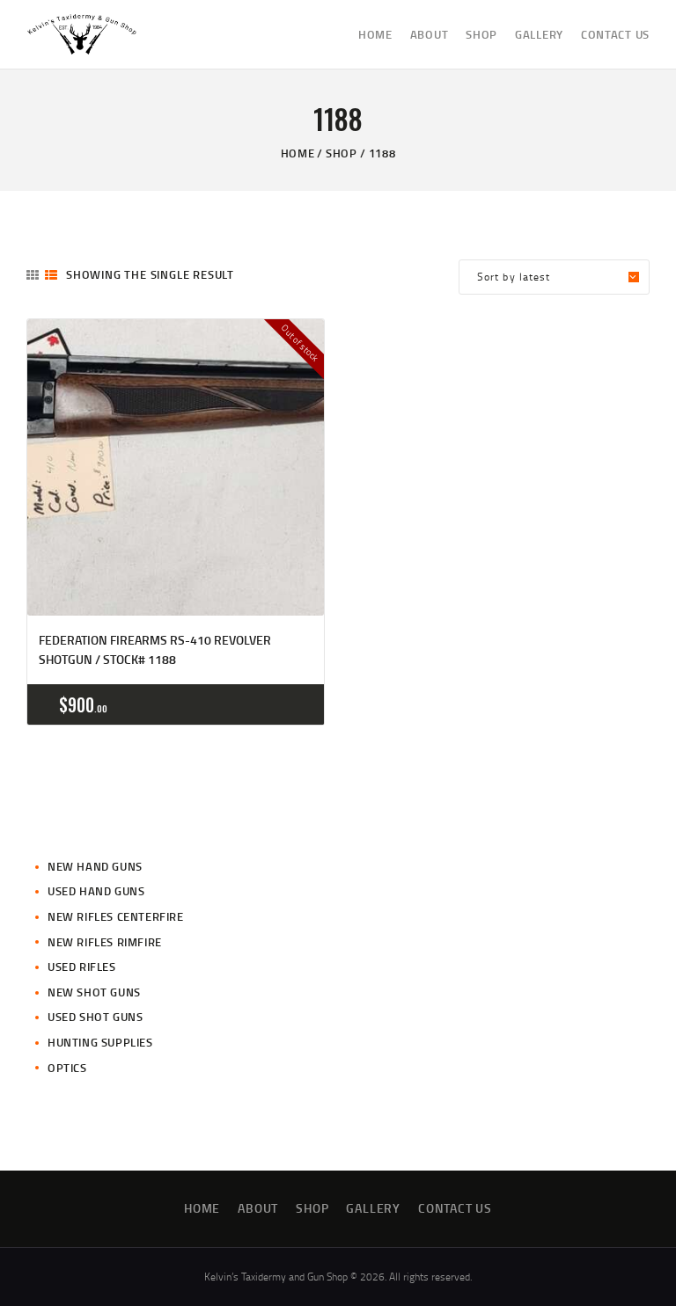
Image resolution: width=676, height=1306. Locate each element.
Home (297, 153)
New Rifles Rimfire (105, 942)
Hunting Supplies (100, 1042)
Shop (341, 153)
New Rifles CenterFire (116, 916)
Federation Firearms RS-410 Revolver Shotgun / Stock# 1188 (155, 649)
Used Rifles (82, 966)
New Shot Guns (94, 992)
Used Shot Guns (95, 1017)
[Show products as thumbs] (32, 274)
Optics (67, 1068)
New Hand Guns (95, 866)
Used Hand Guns (96, 891)
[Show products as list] (51, 274)
